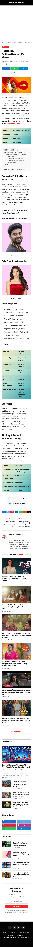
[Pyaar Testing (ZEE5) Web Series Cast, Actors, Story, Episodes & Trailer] (6, 795)
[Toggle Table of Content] (28, 150)
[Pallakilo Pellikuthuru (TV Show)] (16, 93)
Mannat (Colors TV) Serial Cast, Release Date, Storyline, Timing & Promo (14, 578)
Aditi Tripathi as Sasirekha (16, 160)
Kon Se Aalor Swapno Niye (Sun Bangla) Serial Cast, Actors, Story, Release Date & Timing (15, 664)
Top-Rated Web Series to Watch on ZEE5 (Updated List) (21, 864)
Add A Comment (16, 731)
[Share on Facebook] (6, 68)
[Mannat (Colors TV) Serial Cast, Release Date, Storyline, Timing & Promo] (16, 566)
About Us (11, 935)
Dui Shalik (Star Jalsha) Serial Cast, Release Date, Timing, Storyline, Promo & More (16, 607)
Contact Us (19, 935)
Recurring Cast (11, 162)
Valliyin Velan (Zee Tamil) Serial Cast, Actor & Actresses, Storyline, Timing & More (16, 720)
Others (4, 761)
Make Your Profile (10, 937)
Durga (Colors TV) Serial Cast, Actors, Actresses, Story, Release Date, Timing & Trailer (16, 635)
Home (3, 42)
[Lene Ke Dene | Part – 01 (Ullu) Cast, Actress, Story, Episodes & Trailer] (6, 804)
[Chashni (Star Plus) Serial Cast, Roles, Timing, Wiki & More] (6, 875)
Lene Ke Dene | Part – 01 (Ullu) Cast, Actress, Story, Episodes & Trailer (21, 804)
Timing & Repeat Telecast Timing (15, 169)
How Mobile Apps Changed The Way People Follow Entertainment (16, 766)
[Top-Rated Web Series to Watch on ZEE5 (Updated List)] (6, 865)
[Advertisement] (16, 23)
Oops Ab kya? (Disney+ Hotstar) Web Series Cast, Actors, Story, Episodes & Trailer (21, 783)
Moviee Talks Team (12, 62)
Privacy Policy (17, 912)
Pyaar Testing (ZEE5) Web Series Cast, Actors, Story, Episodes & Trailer (21, 794)
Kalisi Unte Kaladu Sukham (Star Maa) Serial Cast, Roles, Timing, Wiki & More (24, 523)
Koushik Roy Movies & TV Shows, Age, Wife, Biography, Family (22, 853)
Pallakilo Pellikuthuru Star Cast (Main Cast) (16, 155)
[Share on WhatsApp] (14, 68)
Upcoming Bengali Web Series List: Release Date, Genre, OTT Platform (21, 843)
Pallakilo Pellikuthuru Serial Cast (14, 153)
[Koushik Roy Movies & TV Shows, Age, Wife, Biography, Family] (6, 854)
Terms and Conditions (10, 933)
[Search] (30, 3)
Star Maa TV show (14, 123)
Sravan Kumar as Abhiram (16, 159)
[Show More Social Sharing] (29, 68)
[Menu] (3, 3)
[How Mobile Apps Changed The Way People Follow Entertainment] (16, 754)
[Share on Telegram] (23, 68)
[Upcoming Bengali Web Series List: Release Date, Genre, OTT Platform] (6, 844)
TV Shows (8, 42)
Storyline (7, 167)
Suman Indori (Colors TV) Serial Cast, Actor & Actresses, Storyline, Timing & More (16, 692)
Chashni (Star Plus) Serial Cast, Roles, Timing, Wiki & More (21, 874)
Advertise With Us (23, 937)
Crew (6, 165)
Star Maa (14, 42)
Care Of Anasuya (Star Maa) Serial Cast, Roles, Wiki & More (9, 523)
